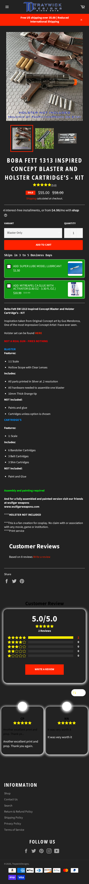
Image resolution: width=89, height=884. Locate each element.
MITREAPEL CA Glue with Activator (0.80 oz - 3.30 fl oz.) (34, 287)
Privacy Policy (12, 824)
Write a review (41, 557)
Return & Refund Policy (18, 812)
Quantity (70, 223)
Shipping (31, 198)
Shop (7, 793)
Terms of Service (14, 830)
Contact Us (11, 799)
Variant (9, 223)
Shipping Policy (13, 818)
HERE (38, 333)
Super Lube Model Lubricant (37, 266)
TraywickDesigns (20, 863)
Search (8, 806)
